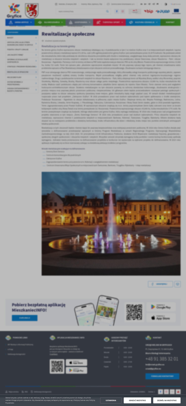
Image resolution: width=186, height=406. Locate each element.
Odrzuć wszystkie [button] (137, 400)
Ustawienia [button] (111, 400)
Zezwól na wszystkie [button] (167, 400)
